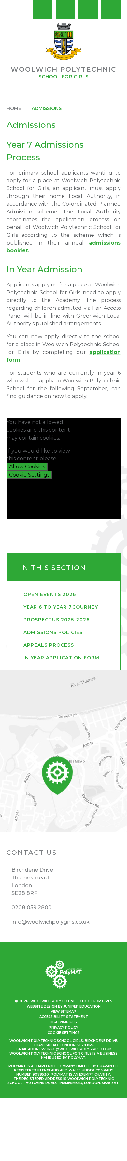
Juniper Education (82, 1006)
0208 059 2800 (31, 907)
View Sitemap (63, 1012)
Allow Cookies (27, 467)
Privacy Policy (63, 1027)
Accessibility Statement (63, 1017)
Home (14, 108)
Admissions (47, 108)
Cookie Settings (29, 475)
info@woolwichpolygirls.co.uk (50, 922)
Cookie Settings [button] (64, 1033)
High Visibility (64, 1022)
